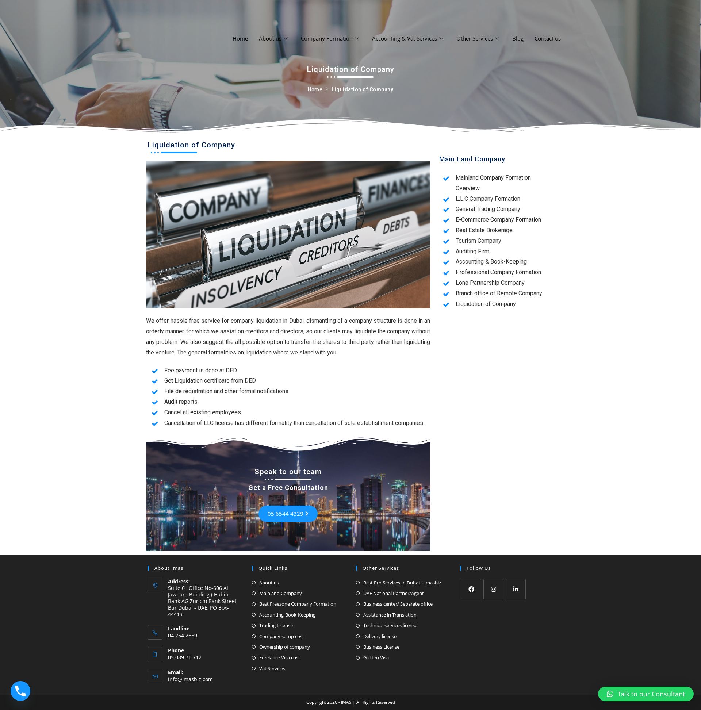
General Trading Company (488, 209)
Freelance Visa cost (279, 657)
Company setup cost (281, 636)
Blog (518, 38)
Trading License (276, 625)
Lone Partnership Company (490, 282)
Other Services (474, 38)
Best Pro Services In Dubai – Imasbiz (402, 582)
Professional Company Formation (498, 272)
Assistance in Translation (390, 614)
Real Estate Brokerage (484, 230)
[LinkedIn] (516, 589)
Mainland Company (280, 593)
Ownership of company (284, 647)
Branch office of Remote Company (499, 293)
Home (240, 38)
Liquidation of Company (486, 303)
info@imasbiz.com (190, 679)
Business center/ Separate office (398, 603)
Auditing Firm (472, 251)
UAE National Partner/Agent (393, 593)
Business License (381, 647)
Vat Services (272, 668)
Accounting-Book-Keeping (287, 614)
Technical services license (390, 625)
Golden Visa (376, 657)
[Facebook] (471, 589)
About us (270, 38)
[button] (646, 694)
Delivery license (380, 636)
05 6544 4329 (285, 513)
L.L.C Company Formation (488, 198)
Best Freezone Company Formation (297, 603)
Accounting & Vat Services (404, 38)
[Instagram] (493, 589)
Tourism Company (478, 240)
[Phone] (20, 691)
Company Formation (327, 38)
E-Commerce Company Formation (498, 219)
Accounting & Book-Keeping (491, 261)
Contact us (548, 38)
